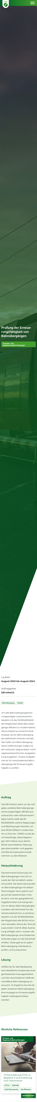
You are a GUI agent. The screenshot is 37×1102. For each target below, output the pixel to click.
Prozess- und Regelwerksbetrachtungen (14, 344)
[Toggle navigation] (32, 3)
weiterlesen (28, 1096)
